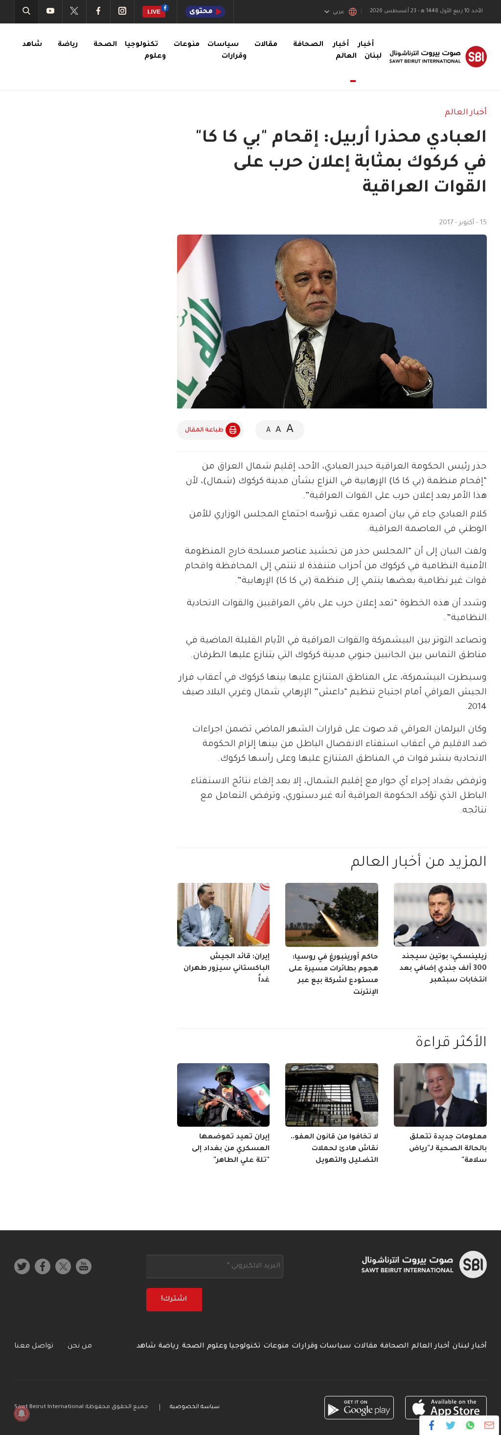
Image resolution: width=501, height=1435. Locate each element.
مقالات (265, 45)
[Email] (489, 1425)
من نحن (80, 1346)
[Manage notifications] (21, 1413)
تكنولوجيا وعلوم (233, 1346)
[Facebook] (431, 1425)
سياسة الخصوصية (195, 1407)
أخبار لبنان (470, 1346)
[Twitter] (450, 1425)
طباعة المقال (204, 430)
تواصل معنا (33, 1346)
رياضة (68, 45)
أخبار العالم (345, 51)
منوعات (187, 45)
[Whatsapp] (469, 1425)
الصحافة (308, 45)
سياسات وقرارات (321, 1346)
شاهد (32, 45)
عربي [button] (338, 12)
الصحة (105, 45)
